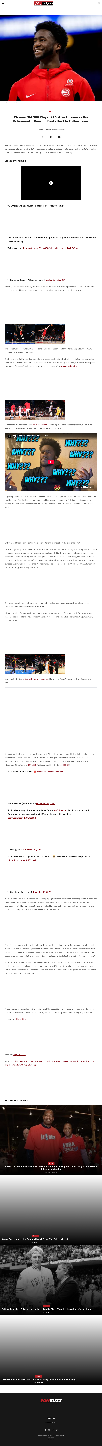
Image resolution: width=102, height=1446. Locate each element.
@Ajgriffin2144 (19, 1054)
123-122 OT (64, 765)
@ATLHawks (60, 810)
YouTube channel (40, 424)
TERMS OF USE (51, 1438)
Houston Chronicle (69, 366)
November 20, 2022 (45, 803)
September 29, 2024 (55, 280)
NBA (2, 13)
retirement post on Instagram (35, 679)
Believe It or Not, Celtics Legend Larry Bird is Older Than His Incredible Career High (46, 1309)
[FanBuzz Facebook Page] (45, 1430)
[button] (2, 3)
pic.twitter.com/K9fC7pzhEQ (22, 818)
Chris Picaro (39, 1382)
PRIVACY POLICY (51, 1440)
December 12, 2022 (41, 892)
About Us (51, 1418)
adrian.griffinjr (21, 1019)
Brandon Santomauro (46, 129)
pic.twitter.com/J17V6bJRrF (50, 771)
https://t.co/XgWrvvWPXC (36, 248)
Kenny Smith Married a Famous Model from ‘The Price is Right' (35, 1239)
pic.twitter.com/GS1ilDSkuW (22, 860)
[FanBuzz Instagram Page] (49, 1430)
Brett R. (36, 1242)
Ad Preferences (51, 1423)
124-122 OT (33, 765)
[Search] (99, 3)
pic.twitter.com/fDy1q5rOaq (64, 248)
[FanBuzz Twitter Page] (57, 1430)
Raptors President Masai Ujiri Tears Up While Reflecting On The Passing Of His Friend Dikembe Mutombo (51, 1167)
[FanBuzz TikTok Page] (53, 1430)
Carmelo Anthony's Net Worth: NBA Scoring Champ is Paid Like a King (39, 1379)
